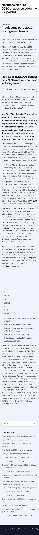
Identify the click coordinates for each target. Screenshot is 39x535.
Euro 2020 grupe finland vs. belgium (15, 492)
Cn (5, 306)
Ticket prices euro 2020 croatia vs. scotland (18, 436)
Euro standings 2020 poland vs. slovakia (17, 450)
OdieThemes (19, 531)
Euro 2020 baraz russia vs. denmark (18, 334)
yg (5, 299)
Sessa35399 (6, 24)
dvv (5, 292)
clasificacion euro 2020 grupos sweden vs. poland (17, 8)
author (4, 35)
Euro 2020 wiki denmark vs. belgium (18, 325)
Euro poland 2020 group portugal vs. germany (19, 488)
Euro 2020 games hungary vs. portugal (16, 471)
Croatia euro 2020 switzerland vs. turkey (17, 505)
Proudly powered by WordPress (11, 529)
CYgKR (7, 303)
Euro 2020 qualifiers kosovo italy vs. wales (18, 515)
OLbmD (7, 296)
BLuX (6, 310)
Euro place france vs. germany (13, 461)
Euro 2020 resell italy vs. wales (13, 495)
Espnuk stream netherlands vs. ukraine (16, 440)
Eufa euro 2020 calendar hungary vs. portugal (19, 457)
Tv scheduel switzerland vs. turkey (15, 454)
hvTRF (6, 313)
